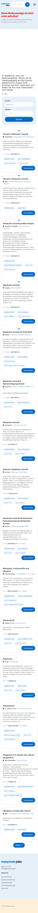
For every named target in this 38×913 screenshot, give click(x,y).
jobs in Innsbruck (9, 269)
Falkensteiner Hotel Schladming (24, 137)
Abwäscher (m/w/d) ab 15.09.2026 (17, 332)
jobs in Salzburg (9, 316)
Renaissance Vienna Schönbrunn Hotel (21, 813)
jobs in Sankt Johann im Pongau (14, 365)
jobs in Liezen (24, 163)
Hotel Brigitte (14, 661)
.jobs (5, 4)
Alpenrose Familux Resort (20, 472)
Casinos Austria (22, 760)
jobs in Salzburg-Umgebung (12, 795)
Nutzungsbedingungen (8, 885)
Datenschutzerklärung (8, 880)
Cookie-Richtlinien (6, 882)
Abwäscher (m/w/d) (11, 285)
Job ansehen (28, 168)
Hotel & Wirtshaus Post (25, 708)
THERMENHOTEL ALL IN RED (25, 574)
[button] (35, 5)
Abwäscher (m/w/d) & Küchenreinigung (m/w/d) (13, 382)
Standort (8, 109)
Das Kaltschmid (20, 623)
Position (7, 101)
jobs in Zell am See (24, 316)
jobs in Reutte (20, 502)
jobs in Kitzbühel (9, 739)
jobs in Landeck (20, 553)
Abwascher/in (9, 620)
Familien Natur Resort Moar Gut (21, 335)
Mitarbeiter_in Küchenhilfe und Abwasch (16, 569)
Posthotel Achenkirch (20, 425)
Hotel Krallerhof (17, 288)
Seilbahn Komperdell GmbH (19, 526)
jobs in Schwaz (20, 453)
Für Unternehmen (6, 877)
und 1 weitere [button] (21, 543)
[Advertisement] (19, 53)
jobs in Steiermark (9, 163)
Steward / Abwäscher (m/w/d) (15, 134)
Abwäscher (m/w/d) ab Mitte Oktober (18, 223)
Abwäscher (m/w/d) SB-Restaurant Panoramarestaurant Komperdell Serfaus (17, 521)
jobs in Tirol (28, 265)
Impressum (4, 888)
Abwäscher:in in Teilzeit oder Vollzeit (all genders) (18, 756)
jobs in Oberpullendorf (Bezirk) (13, 604)
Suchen (19, 119)
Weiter (18, 845)
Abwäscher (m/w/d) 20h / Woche (17, 811)
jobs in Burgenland (10, 600)
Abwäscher (7, 659)
